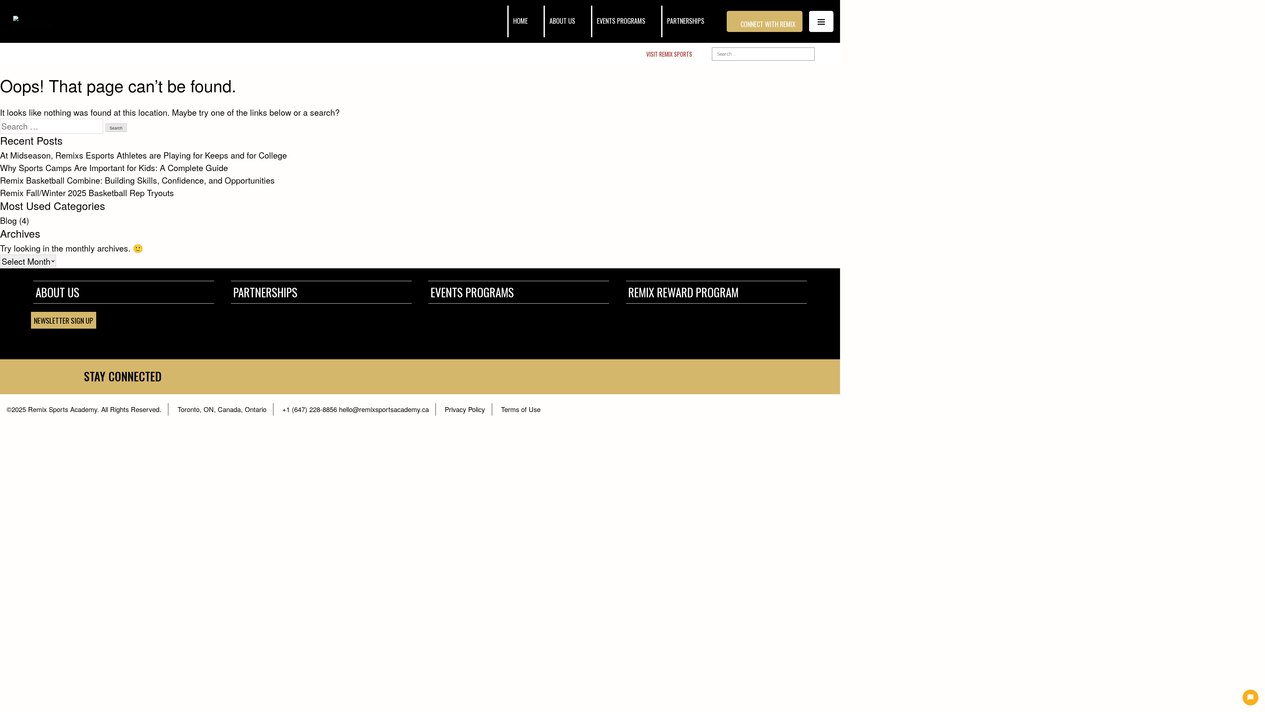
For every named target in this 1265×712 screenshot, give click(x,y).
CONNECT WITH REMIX (768, 24)
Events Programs (621, 21)
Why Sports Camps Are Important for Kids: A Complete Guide (114, 167)
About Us (57, 292)
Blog (8, 220)
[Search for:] (51, 126)
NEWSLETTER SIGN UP (63, 320)
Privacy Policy (465, 409)
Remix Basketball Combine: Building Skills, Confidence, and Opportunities (137, 180)
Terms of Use (521, 409)
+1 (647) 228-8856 (309, 409)
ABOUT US (562, 21)
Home (520, 21)
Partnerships (685, 21)
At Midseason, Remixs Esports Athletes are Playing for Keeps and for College (143, 155)
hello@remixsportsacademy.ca (383, 409)
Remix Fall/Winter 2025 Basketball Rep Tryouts (87, 192)
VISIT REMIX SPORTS (669, 54)
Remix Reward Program (683, 292)
